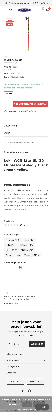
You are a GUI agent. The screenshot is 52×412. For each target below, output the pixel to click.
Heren (29, 240)
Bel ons (15, 381)
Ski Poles (27, 250)
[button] (4, 10)
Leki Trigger (25, 245)
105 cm (8, 94)
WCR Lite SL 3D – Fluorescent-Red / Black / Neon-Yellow (19, 297)
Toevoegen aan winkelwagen (31, 104)
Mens (11, 250)
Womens (31, 255)
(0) (16, 63)
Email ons (35, 381)
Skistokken (13, 255)
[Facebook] (22, 391)
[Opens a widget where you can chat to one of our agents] (42, 407)
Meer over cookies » (27, 409)
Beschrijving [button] (10, 125)
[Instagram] (29, 391)
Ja (27, 404)
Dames (12, 240)
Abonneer (37, 344)
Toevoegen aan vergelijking (21, 142)
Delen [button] (7, 133)
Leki (6, 57)
